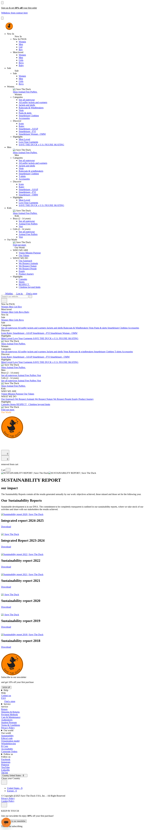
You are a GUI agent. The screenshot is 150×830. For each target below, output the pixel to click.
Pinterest (5, 764)
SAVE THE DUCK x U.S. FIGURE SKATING (41, 144)
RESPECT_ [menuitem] (22, 404)
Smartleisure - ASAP (28, 129)
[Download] (22, 514)
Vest (21, 226)
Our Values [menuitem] (29, 394)
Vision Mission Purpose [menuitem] (12, 394)
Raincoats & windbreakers (31, 171)
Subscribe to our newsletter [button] (13, 677)
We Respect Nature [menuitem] (44, 399)
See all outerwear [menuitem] (9, 328)
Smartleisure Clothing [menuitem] (118, 328)
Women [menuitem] (5, 306)
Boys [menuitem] (21, 312)
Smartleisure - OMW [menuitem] (60, 357)
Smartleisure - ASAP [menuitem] (23, 333)
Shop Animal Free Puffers (25, 92)
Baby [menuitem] (26, 312)
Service (7, 704)
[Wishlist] (3, 448)
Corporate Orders (9, 751)
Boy (21, 49)
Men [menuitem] (11, 306)
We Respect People (28, 268)
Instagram (5, 762)
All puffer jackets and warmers (33, 102)
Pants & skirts (25, 113)
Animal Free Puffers (28, 224)
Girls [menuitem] (16, 312)
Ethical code (7, 738)
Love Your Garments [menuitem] (23, 338)
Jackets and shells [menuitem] (55, 328)
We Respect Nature (28, 266)
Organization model (10, 741)
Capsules (23, 279)
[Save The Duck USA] (9, 26)
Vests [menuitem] (91, 328)
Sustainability (7, 735)
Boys (21, 63)
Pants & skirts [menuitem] (101, 328)
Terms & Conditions (10, 725)
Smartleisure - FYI (27, 131)
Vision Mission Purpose (30, 253)
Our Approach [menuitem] (8, 399)
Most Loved (24, 139)
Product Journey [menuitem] (86, 399)
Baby (21, 65)
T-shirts (22, 176)
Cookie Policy (7, 801)
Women (22, 41)
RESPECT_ (24, 284)
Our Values (24, 255)
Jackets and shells (27, 105)
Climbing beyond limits (29, 287)
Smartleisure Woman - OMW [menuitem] (63, 333)
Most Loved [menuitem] (7, 338)
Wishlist (9, 293)
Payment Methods (9, 714)
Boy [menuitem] (20, 306)
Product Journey (26, 274)
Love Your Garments (28, 142)
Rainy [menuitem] (10, 333)
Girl (20, 47)
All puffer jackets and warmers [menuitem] (32, 328)
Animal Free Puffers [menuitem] (27, 375)
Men (21, 44)
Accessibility (7, 749)
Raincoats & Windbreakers (31, 107)
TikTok (4, 772)
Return (4, 709)
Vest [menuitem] (39, 375)
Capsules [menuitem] (5, 404)
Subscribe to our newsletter (13, 821)
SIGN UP (6, 687)
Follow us (8, 754)
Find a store (31, 293)
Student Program (9, 722)
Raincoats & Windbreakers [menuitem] (76, 328)
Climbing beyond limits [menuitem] (39, 404)
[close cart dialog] (8, 470)
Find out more (20, 245)
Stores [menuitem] (13, 404)
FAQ (3, 698)
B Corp (4, 746)
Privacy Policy (8, 728)
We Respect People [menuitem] (62, 399)
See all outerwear (27, 100)
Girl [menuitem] (16, 306)
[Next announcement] (2, 18)
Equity (22, 271)
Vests (21, 110)
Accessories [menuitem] (133, 328)
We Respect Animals (28, 263)
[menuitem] (75, 309)
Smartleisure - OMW (28, 195)
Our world (9, 730)
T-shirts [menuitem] (118, 351)
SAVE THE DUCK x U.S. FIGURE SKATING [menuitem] (55, 338)
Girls (21, 60)
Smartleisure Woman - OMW (32, 134)
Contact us (6, 695)
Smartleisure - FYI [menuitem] (41, 333)
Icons (21, 123)
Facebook (5, 759)
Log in (19, 293)
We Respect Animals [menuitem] (25, 399)
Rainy (21, 126)
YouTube (5, 767)
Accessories (24, 118)
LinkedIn (5, 770)
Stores (21, 282)
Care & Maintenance (10, 717)
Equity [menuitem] (75, 399)
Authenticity (7, 720)
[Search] (2, 441)
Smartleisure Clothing (29, 115)
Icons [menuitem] (4, 333)
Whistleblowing (8, 743)
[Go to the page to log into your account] (2, 444)
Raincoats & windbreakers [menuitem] (81, 351)
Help (6, 690)
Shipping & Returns (10, 712)
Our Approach (25, 260)
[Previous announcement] (2, 2)
